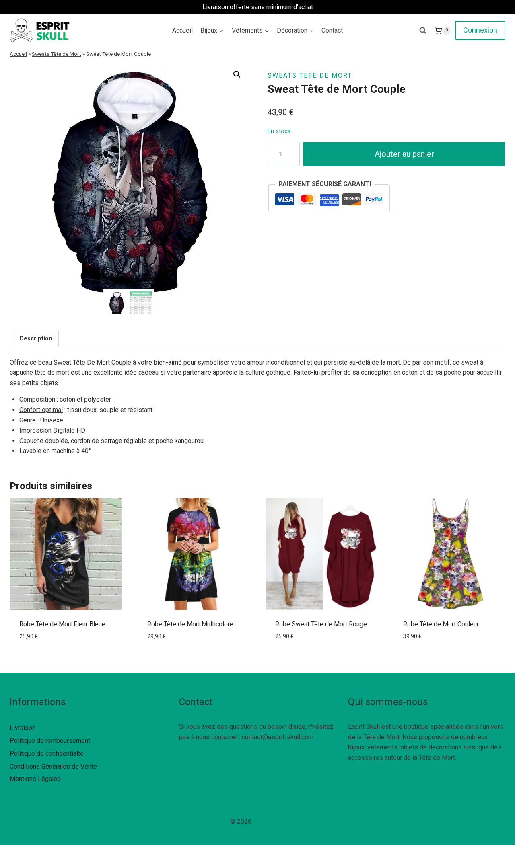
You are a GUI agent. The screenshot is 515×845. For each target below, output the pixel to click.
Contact (332, 30)
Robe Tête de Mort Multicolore (190, 624)
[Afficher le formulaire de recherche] (423, 30)
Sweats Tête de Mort (56, 54)
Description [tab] (36, 338)
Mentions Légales (35, 779)
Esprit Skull (269, 821)
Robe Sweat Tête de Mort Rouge (321, 624)
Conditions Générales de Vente (53, 766)
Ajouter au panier (404, 154)
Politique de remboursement (50, 741)
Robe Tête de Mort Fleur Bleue (62, 624)
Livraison (22, 728)
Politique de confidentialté (47, 753)
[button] (237, 74)
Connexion (480, 30)
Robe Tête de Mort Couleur (441, 624)
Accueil (182, 30)
